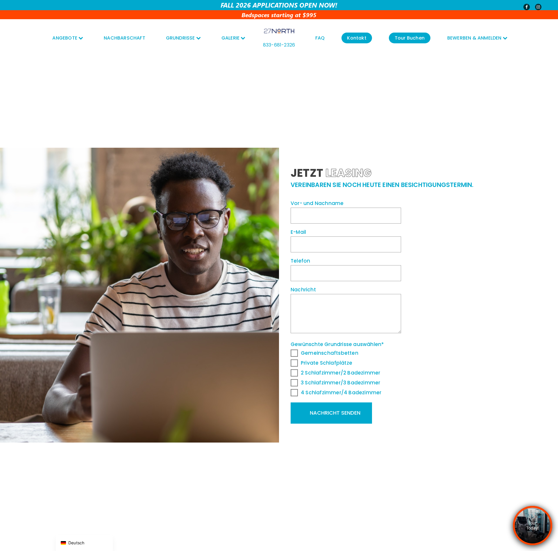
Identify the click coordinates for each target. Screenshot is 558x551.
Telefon (300, 260)
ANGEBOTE (65, 38)
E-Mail (298, 232)
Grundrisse (181, 38)
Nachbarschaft (124, 38)
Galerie (231, 38)
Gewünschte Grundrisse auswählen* (337, 368)
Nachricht (303, 289)
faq (320, 38)
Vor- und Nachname (317, 203)
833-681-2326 (279, 45)
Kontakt (356, 38)
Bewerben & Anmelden (475, 38)
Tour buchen (410, 38)
